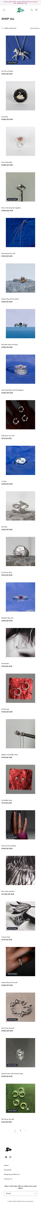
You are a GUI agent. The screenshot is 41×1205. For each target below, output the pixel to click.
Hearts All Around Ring (8, 846)
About (6, 1165)
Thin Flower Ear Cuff (7, 1119)
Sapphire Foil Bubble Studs (9, 755)
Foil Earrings (5, 709)
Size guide (7, 1170)
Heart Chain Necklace (8, 891)
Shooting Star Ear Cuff (8, 253)
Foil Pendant (5, 663)
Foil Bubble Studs (6, 800)
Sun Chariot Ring (6, 572)
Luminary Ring (5, 937)
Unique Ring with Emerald (9, 982)
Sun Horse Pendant (7, 71)
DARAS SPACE (17, 1201)
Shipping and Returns (12, 1174)
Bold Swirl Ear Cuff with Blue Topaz (12, 1074)
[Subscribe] (35, 1193)
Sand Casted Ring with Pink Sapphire (12, 390)
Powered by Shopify (27, 1201)
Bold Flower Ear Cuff (7, 436)
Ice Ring (3, 481)
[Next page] (26, 1130)
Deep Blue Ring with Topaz (9, 344)
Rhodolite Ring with (7, 618)
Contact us (8, 1179)
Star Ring (4, 527)
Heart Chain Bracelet (7, 1028)
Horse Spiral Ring (6, 162)
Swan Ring (4, 117)
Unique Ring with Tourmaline (10, 299)
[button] (4, 10)
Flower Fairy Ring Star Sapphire (11, 208)
